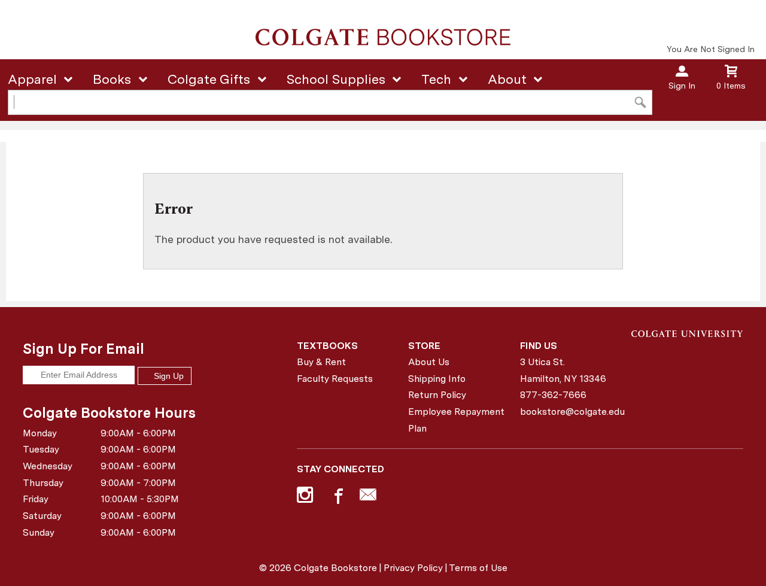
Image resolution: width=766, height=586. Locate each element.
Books (112, 79)
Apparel (32, 79)
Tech (436, 79)
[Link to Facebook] (336, 497)
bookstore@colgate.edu (571, 411)
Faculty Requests (335, 378)
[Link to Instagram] (306, 497)
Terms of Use (478, 567)
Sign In (681, 85)
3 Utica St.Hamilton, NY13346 (563, 370)
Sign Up (167, 376)
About (507, 79)
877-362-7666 (553, 394)
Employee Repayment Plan (456, 420)
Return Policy (437, 394)
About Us (428, 362)
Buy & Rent (321, 362)
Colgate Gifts (209, 79)
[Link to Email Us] (368, 497)
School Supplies (336, 79)
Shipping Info (437, 378)
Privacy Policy (413, 567)
